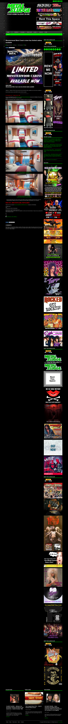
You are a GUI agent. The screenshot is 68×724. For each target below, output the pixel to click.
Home (8, 32)
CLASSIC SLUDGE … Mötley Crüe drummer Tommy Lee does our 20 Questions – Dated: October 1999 (14, 708)
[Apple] (60, 1)
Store (46, 32)
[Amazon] (60, 49)
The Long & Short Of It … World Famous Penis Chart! (33, 707)
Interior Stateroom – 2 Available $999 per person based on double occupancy (24, 124)
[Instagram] (58, 1)
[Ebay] (58, 49)
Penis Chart (29, 32)
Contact (41, 32)
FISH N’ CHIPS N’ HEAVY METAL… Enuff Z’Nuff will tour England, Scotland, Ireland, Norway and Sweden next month (52, 150)
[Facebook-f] (53, 1)
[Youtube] (56, 1)
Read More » (8, 716)
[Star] (61, 1)
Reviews (16, 32)
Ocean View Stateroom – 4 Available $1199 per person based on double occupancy (24, 148)
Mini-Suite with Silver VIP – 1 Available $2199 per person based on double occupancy (24, 196)
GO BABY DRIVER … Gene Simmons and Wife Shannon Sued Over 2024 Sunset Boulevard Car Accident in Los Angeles (53, 708)
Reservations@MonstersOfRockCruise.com (21, 204)
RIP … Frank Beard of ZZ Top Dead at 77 (50, 159)
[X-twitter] (55, 1)
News (12, 32)
